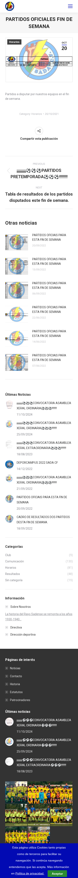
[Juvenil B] (16, 838)
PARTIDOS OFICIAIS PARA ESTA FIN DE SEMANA (49, 237)
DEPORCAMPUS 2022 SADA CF (37, 462)
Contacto (16, 676)
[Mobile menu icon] (70, 6)
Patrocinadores (20, 700)
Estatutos (16, 692)
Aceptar (57, 873)
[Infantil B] (16, 792)
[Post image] (16, 242)
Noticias (15, 668)
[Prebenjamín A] (39, 815)
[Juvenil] (61, 815)
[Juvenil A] (39, 838)
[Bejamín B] (61, 792)
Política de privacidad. (29, 873)
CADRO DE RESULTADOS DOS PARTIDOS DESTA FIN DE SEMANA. (43, 519)
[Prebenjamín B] (16, 815)
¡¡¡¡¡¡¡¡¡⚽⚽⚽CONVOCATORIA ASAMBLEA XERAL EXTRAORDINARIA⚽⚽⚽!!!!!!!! (44, 445)
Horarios (14, 42)
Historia (15, 684)
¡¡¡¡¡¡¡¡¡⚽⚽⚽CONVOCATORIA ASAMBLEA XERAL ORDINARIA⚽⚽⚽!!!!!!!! (44, 405)
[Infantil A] (39, 792)
